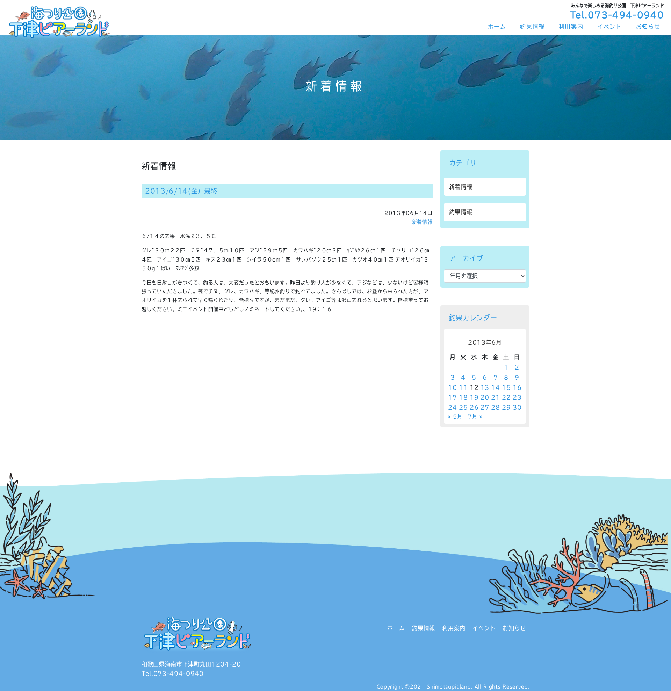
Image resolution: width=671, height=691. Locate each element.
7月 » (475, 416)
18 (463, 397)
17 (452, 397)
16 (517, 387)
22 (506, 397)
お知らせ (648, 26)
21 (495, 397)
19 (474, 397)
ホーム (497, 26)
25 (463, 407)
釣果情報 (532, 26)
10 (452, 387)
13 (485, 387)
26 (474, 407)
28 (495, 407)
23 (517, 397)
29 (506, 407)
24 (452, 407)
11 (463, 387)
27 (485, 407)
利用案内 (571, 26)
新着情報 (422, 221)
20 (485, 397)
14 (495, 387)
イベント (609, 26)
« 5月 (454, 416)
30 (517, 407)
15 (506, 387)
